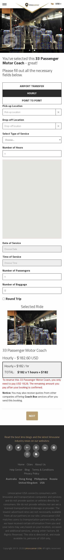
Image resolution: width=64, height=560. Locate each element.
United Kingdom (28, 483)
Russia (53, 479)
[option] (32, 28)
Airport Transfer (32, 86)
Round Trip (13, 298)
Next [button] (60, 28)
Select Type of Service (15, 134)
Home (21, 464)
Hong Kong (25, 479)
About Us (40, 464)
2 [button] (34, 50)
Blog (27, 470)
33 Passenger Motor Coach (24, 350)
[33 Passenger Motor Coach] (32, 327)
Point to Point (32, 100)
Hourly (32, 93)
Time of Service (11, 257)
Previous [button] (1, 28)
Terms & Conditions (43, 470)
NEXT (32, 416)
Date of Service (11, 243)
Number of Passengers (16, 270)
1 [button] (29, 50)
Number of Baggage (14, 284)
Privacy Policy (31, 473)
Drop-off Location (13, 120)
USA (57, 3)
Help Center (16, 470)
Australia (11, 479)
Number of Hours (12, 147)
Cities (30, 464)
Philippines (40, 479)
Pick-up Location (12, 106)
